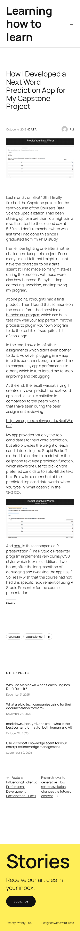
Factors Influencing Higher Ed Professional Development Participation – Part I (21, 786)
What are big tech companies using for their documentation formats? (39, 706)
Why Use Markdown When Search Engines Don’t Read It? (38, 686)
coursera (14, 636)
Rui (72, 129)
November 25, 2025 (18, 714)
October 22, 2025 (17, 733)
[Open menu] (71, 23)
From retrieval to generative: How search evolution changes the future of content (57, 786)
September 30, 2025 (19, 752)
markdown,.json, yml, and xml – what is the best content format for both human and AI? (39, 725)
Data (32, 129)
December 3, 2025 (18, 694)
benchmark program (23, 314)
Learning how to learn (29, 23)
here (18, 545)
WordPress (67, 923)
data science (34, 636)
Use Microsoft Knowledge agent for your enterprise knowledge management (36, 745)
